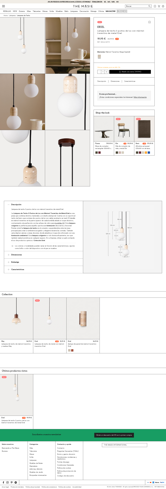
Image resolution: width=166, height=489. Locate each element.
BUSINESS (122, 11)
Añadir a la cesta (131, 72)
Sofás (51, 11)
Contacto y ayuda (64, 444)
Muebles (59, 11)
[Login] (163, 6)
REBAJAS (7, 11)
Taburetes (37, 11)
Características (129, 81)
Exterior (22, 11)
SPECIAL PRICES (35, 469)
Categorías (33, 444)
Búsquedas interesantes (38, 475)
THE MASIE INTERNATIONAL (115, 445)
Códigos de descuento (65, 476)
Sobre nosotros (8, 444)
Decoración (84, 11)
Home (6, 15)
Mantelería (33, 466)
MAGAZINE (111, 11)
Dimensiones (115, 81)
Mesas (45, 11)
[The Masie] (83, 6)
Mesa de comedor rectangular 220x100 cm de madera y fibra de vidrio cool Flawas (103, 149)
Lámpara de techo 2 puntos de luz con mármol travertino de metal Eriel (15, 422)
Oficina (101, 11)
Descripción (101, 81)
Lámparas (74, 11)
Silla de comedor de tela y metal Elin (122, 147)
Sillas (29, 11)
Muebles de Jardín (36, 472)
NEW (15, 11)
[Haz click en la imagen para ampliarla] (122, 237)
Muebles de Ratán (36, 463)
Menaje (93, 11)
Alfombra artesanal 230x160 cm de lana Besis (143, 148)
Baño (66, 11)
